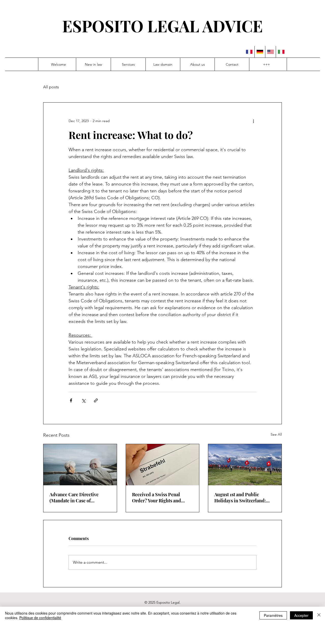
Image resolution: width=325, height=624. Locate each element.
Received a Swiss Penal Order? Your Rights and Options (156, 497)
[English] (270, 52)
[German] (259, 52)
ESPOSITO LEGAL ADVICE (162, 25)
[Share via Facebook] (71, 400)
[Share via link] (95, 400)
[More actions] (253, 121)
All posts (51, 86)
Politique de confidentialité (40, 617)
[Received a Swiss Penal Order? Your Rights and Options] (162, 464)
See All (276, 434)
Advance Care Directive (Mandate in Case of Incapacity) (74, 497)
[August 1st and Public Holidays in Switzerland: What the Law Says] (245, 464)
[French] (249, 52)
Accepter (301, 615)
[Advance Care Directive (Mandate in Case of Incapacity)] (80, 464)
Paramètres (273, 615)
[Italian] (281, 52)
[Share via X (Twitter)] (83, 400)
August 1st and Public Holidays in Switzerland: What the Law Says (240, 497)
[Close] (319, 615)
